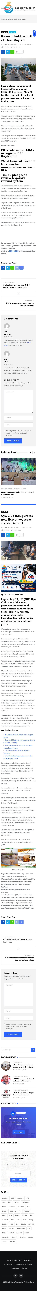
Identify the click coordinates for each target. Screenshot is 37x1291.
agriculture (20, 1198)
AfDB (12, 1198)
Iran (12, 1220)
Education (21, 1207)
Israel (18, 1220)
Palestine (12, 1228)
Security (14, 1237)
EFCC (28, 1207)
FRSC (4, 1215)
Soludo (30, 1237)
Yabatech (12, 1241)
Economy (4, 489)
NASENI (4, 1224)
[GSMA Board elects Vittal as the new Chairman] (6, 1080)
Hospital (24, 1215)
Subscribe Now (18, 1180)
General (10, 489)
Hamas (17, 1215)
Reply (5, 331)
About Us (17, 1260)
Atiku (4, 1202)
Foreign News (17, 1062)
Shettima (23, 1237)
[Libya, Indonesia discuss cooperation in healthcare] (6, 1066)
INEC (31, 1215)
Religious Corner (20, 489)
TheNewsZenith (29, 1282)
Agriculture (27, 1260)
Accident (5, 1198)
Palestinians (21, 1228)
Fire (20, 1211)
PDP (29, 1228)
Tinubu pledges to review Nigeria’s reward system (14, 178)
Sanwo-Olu (5, 1237)
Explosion (13, 1211)
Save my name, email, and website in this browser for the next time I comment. (18, 433)
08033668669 (13, 251)
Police (4, 1233)
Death (4, 1207)
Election (4, 1211)
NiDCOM (31, 1224)
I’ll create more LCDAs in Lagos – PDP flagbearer (17, 153)
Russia (27, 1233)
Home (9, 1260)
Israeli (24, 1220)
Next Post (28, 301)
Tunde (5, 44)
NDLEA (23, 1224)
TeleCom (26, 1076)
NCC (11, 1224)
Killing (31, 1220)
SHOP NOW (18, 1132)
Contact (24, 1268)
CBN (9, 1202)
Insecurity (5, 1220)
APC (27, 1198)
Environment (20, 1264)
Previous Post (10, 282)
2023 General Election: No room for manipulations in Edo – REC (18, 166)
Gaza (10, 1215)
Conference (25, 1202)
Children (16, 1202)
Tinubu (4, 1241)
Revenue (19, 1233)
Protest (11, 1233)
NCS (17, 1224)
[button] (30, 452)
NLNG (4, 1228)
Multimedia (15, 1268)
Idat (6, 362)
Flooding (26, 1211)
